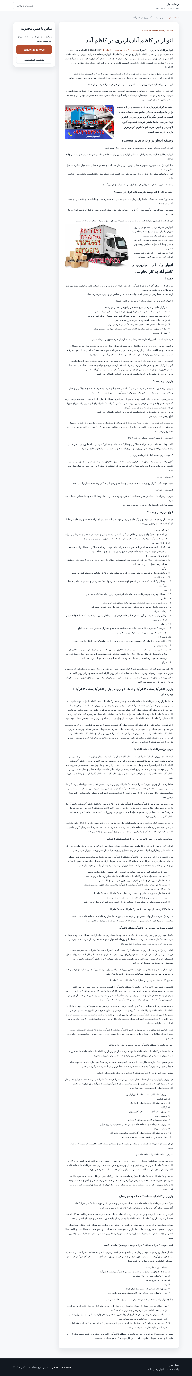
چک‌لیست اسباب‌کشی (34, 59)
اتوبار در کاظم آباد (129, 50)
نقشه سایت (65, 1367)
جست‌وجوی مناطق (25, 5)
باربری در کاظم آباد (111, 50)
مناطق (55, 1367)
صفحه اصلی (174, 17)
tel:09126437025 (34, 49)
